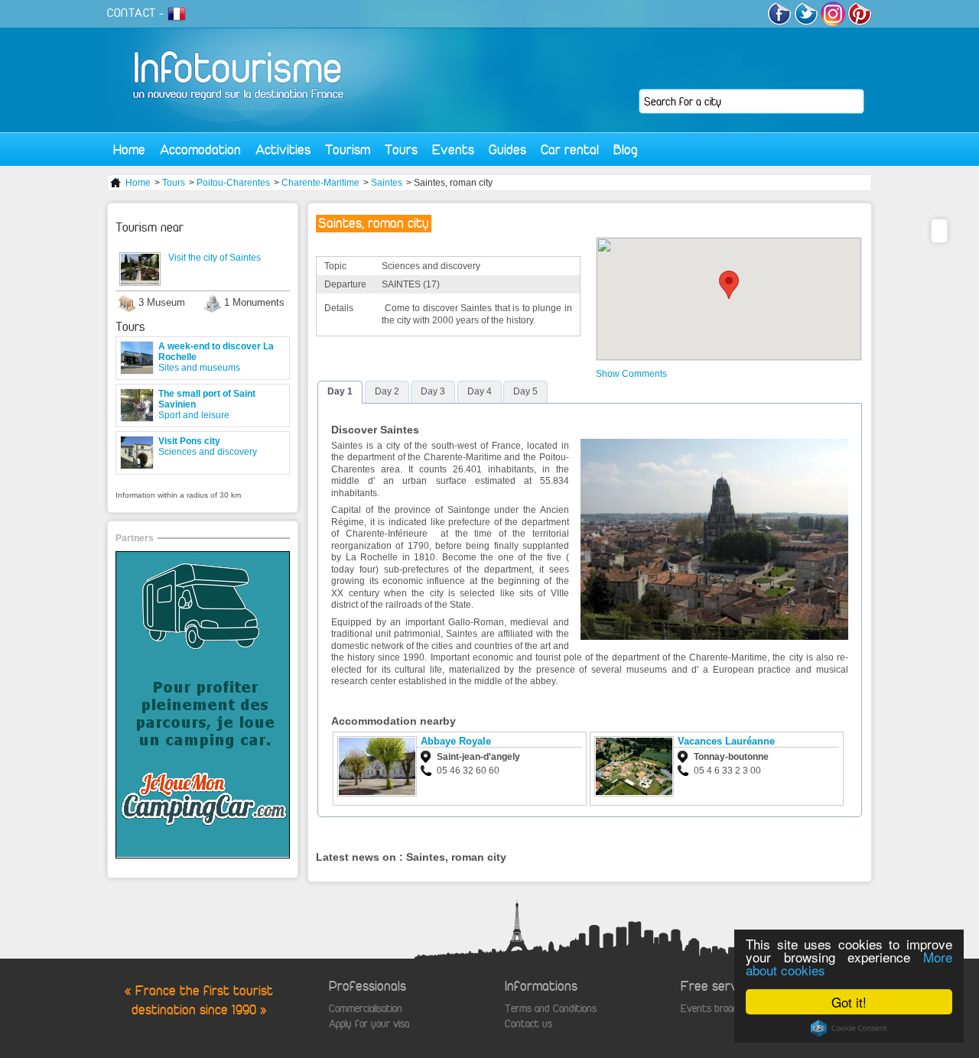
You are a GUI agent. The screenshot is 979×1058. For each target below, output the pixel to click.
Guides (507, 149)
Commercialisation (365, 1008)
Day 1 (340, 391)
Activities (283, 149)
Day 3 (433, 391)
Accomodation (200, 149)
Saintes (386, 182)
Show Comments (631, 373)
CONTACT (131, 13)
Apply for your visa (369, 1023)
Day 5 (525, 391)
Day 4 (479, 391)
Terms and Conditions (551, 1008)
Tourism (347, 149)
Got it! (849, 1001)
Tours (401, 149)
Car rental (570, 149)
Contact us (528, 1023)
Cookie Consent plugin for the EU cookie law (849, 1028)
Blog (625, 149)
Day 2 (387, 391)
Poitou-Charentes (233, 182)
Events (453, 149)
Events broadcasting (724, 1008)
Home (129, 149)
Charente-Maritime (320, 182)
